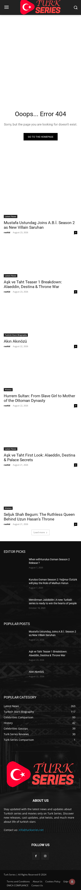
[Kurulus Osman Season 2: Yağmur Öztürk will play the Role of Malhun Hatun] (15, 585)
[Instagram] (45, 856)
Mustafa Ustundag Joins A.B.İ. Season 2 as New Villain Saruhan (39, 225)
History (8, 389)
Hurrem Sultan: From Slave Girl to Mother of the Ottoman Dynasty (39, 398)
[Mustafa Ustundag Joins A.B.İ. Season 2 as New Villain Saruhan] (40, 200)
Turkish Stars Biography (16, 335)
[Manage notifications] (72, 882)
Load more (39, 532)
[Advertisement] (40, 57)
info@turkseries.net (31, 830)
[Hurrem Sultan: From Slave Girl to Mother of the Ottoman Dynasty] (40, 373)
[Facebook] (36, 856)
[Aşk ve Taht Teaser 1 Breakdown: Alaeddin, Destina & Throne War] (40, 259)
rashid (7, 232)
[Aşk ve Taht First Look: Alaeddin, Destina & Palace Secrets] (40, 432)
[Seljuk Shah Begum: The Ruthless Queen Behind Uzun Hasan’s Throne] (40, 491)
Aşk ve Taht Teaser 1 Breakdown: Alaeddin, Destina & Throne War (33, 284)
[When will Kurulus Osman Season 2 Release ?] (15, 565)
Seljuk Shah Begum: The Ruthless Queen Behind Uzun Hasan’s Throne (39, 516)
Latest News (10, 216)
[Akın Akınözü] (40, 318)
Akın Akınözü (15, 341)
